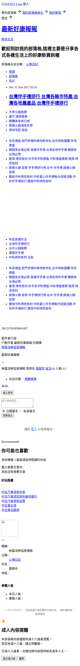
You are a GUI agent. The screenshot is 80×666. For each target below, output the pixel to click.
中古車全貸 (8, 505)
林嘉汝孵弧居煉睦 (13, 347)
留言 (48, 368)
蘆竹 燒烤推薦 (18, 116)
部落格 (13, 76)
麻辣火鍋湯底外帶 (21, 125)
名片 (12, 80)
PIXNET (17, 610)
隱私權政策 (66, 610)
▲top (4, 385)
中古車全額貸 (10, 510)
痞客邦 (40, 368)
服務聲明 (40, 614)
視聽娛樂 (30, 379)
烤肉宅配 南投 (18, 130)
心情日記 (32, 64)
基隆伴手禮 (16, 252)
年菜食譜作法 (18, 239)
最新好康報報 (19, 29)
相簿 (12, 71)
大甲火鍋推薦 (18, 112)
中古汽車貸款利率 (13, 492)
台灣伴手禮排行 (19, 243)
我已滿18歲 (9, 658)
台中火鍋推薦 (18, 248)
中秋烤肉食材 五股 (21, 257)
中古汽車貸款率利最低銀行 (19, 496)
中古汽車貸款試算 (13, 501)
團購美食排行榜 (19, 121)
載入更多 (8, 392)
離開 (21, 658)
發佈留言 (8, 415)
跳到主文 (7, 39)
